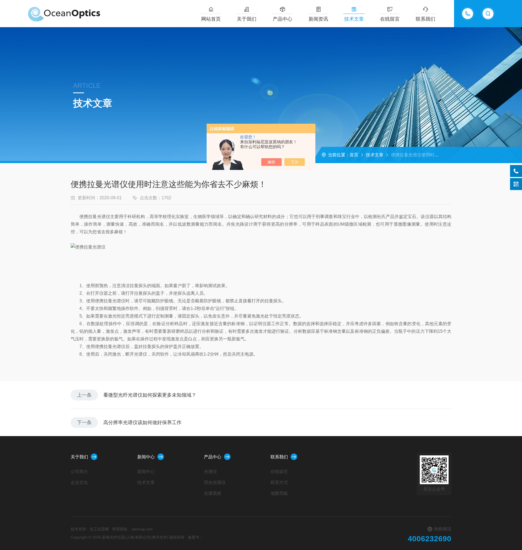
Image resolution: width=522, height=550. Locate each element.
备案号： (195, 537)
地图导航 (279, 493)
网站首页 (211, 19)
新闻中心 (146, 457)
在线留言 (390, 19)
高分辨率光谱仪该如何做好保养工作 (142, 422)
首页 (354, 155)
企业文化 (79, 482)
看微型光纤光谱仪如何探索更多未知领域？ (149, 395)
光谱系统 (212, 493)
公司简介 (79, 471)
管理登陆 (119, 529)
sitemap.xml (142, 529)
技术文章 (354, 19)
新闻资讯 (318, 19)
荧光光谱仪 (215, 482)
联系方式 (279, 482)
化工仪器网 (99, 529)
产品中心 (282, 19)
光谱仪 (210, 471)
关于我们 (246, 19)
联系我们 (425, 19)
